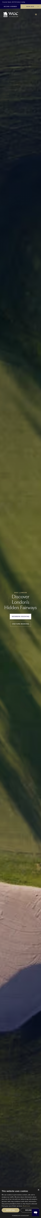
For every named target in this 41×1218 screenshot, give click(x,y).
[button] (30, 6)
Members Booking (20, 616)
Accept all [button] (10, 1210)
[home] (10, 14)
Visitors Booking (20, 624)
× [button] (38, 1190)
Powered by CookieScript (20, 1215)
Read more (26, 1206)
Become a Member (10, 6)
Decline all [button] (30, 1210)
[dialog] (20, 1203)
